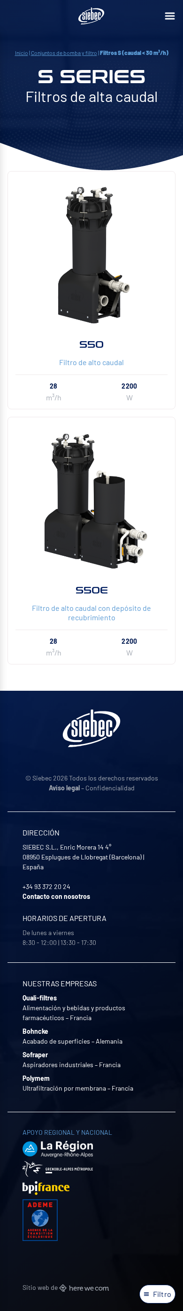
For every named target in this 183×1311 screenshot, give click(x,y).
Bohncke (35, 1031)
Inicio (21, 52)
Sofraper (35, 1055)
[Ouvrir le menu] (169, 16)
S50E (92, 590)
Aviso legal (64, 788)
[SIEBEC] (91, 16)
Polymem (36, 1078)
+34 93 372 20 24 (46, 886)
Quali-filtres (40, 998)
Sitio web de (41, 1287)
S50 (91, 344)
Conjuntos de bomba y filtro (64, 52)
